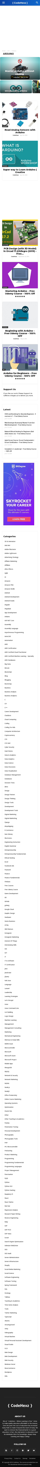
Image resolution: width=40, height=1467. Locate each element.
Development (9, 806)
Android (7, 593)
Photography (9, 1135)
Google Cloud (9, 909)
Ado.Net (7, 545)
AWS (6, 644)
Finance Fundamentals (12, 878)
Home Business (10, 921)
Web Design (9, 1352)
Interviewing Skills (10, 945)
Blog (6, 676)
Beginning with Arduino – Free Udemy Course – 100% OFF (20, 333)
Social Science (9, 1273)
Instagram (8, 933)
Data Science (9, 763)
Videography (9, 1333)
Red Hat (7, 1206)
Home (4, 51)
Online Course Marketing (13, 1099)
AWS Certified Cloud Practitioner (15, 652)
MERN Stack (9, 1044)
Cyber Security (9, 747)
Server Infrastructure (11, 1261)
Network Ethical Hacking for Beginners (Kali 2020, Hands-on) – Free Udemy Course (19, 433)
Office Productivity (11, 1095)
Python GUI (8, 1186)
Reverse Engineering (11, 1218)
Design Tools (9, 802)
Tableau (7, 1297)
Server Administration (12, 1257)
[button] (37, 3)
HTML (7, 925)
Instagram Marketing (12, 937)
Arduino (19, 68)
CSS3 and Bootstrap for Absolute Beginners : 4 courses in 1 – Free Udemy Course (20, 415)
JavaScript (8, 973)
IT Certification (10, 965)
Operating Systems (11, 1103)
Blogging (8, 680)
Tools (6, 1309)
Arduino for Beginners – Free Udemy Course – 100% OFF (20, 374)
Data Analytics (9, 759)
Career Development (12, 711)
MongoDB (8, 1067)
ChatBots (8, 715)
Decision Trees (10, 783)
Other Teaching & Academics (14, 1119)
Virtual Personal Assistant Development (18, 1340)
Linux (6, 1004)
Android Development (12, 597)
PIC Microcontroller (11, 1147)
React (7, 1198)
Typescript (8, 1317)
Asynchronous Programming (14, 632)
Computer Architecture (12, 731)
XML (6, 1376)
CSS (6, 739)
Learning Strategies (11, 996)
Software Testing (10, 1281)
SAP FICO (8, 1230)
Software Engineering (12, 1277)
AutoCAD (8, 636)
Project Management (12, 1170)
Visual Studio (9, 1344)
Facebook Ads (9, 866)
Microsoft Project (11, 1060)
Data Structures (10, 767)
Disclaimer (32, 1458)
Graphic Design (10, 913)
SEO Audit (8, 1253)
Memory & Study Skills (12, 1040)
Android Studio (9, 601)
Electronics (8, 838)
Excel (6, 862)
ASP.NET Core (9, 620)
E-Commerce (9, 830)
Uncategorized (10, 1325)
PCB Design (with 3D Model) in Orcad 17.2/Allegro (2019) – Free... (20, 251)
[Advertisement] (20, 27)
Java (6, 969)
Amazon (7, 581)
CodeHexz (17, 77)
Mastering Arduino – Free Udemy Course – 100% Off (20, 292)
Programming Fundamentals (14, 1162)
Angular (7, 605)
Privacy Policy (8, 1458)
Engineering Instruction (12, 842)
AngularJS (8, 609)
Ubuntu (7, 1321)
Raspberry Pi (9, 1194)
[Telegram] (23, 1450)
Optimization (9, 1107)
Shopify (7, 1265)
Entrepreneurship (10, 850)
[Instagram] (17, 1450)
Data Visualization (11, 771)
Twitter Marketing (11, 1313)
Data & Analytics (10, 755)
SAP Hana (8, 1234)
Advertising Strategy (11, 557)
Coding (7, 723)
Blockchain (8, 672)
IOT (8, 51)
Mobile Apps (9, 1064)
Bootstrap (8, 684)
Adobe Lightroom (11, 553)
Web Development (11, 1356)
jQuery (7, 977)
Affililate (7, 565)
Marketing (8, 1032)
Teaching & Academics (12, 1301)
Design (7, 791)
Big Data (8, 664)
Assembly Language (11, 628)
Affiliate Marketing (11, 561)
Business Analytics (11, 696)
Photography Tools (11, 1139)
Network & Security (11, 1075)
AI (5, 577)
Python (7, 1182)
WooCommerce (10, 1368)
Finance (7, 874)
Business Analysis (10, 692)
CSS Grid (7, 743)
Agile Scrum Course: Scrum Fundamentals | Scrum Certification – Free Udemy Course (19, 441)
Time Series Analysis (11, 1305)
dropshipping (9, 826)
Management (9, 1024)
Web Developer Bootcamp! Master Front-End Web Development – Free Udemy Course (19, 424)
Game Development (11, 893)
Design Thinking (10, 799)
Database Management (13, 775)
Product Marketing (11, 1155)
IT (5, 957)
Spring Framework (11, 1285)
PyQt (6, 1178)
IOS (6, 949)
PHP (6, 1143)
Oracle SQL (8, 1111)
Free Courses (9, 886)
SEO (6, 1249)
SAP (6, 1226)
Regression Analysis (11, 1210)
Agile (6, 573)
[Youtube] (34, 1450)
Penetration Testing (11, 1127)
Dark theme (9, 751)
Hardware (8, 917)
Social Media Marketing (12, 1269)
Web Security (9, 1360)
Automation (9, 640)
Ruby (6, 1222)
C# (6, 704)
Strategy (7, 1293)
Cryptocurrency (10, 735)
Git (6, 897)
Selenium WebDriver (11, 1246)
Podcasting (8, 1151)
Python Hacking (10, 1190)
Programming (9, 1158)
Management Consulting (13, 1028)
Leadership (8, 992)
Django (7, 822)
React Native (9, 1202)
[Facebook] (12, 1450)
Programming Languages (13, 1166)
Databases (8, 779)
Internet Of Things (11, 941)
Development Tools (11, 810)
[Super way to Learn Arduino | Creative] (20, 154)
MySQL (7, 1071)
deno (6, 787)
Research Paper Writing (12, 1214)
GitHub (7, 901)
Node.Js (7, 1087)
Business (8, 688)
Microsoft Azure (10, 1056)
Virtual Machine (10, 1336)
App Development (11, 613)
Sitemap (25, 1458)
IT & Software (9, 961)
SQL (6, 1289)
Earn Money (9, 834)
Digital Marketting (11, 818)
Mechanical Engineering (12, 1036)
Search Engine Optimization (14, 1242)
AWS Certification (10, 648)
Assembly (5, 245)
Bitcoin (7, 668)
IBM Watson (9, 929)
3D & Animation (10, 541)
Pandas (7, 1123)
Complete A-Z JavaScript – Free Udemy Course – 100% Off (20, 450)
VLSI (6, 1348)
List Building (9, 1012)
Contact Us (17, 1458)
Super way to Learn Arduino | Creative (20, 171)
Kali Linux (8, 980)
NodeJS (7, 1091)
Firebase (7, 882)
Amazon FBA (9, 585)
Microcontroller (10, 1048)
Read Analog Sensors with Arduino (20, 131)
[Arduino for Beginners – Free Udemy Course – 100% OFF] (20, 357)
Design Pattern (10, 795)
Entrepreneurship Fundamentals (15, 854)
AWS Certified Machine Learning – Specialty (19, 656)
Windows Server (10, 1364)
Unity (6, 1329)
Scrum (7, 1238)
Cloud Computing (10, 719)
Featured (8, 870)
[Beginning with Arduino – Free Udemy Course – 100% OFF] (20, 315)
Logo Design (9, 1016)
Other (7, 1115)
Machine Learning (11, 1020)
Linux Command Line (12, 1008)
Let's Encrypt (9, 1000)
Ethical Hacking (10, 858)
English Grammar (10, 846)
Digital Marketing (10, 814)
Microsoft (8, 1052)
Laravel (7, 988)
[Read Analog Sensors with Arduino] (20, 114)
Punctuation (9, 1174)
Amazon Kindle (10, 589)
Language (8, 984)
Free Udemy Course (11, 889)
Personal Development (12, 1131)
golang (7, 905)
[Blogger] (6, 1450)
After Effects (9, 569)
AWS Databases (10, 660)
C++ (6, 708)
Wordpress (8, 1372)
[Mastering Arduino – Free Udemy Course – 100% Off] (20, 275)
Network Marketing (11, 1079)
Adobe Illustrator (10, 549)
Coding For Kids (10, 727)
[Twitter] (28, 1450)
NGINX (7, 1083)
